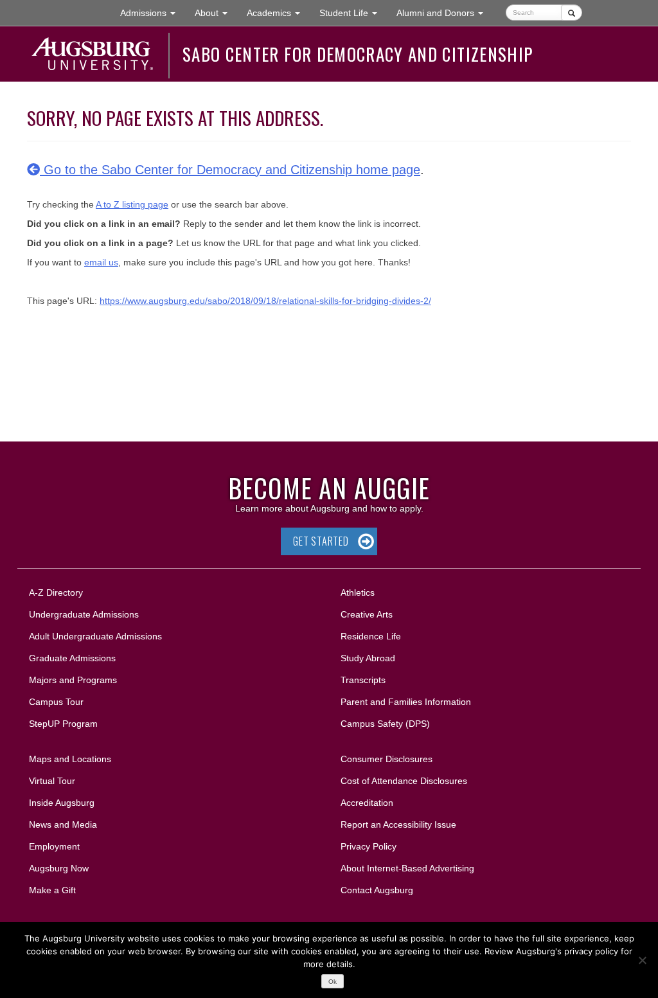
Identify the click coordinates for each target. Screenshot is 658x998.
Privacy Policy (368, 846)
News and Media (63, 824)
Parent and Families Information (406, 702)
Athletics (358, 592)
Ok (332, 981)
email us (101, 262)
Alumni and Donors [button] (444, 12)
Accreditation (367, 803)
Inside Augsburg (61, 803)
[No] (642, 960)
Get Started (321, 541)
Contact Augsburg (377, 890)
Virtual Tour (52, 781)
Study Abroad (368, 658)
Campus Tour (56, 702)
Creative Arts (367, 614)
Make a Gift (52, 890)
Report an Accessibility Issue (398, 824)
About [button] (216, 16)
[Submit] (571, 12)
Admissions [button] (152, 12)
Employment (54, 846)
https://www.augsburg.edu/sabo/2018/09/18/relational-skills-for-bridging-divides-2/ (265, 301)
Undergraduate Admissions (84, 614)
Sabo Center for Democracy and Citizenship (357, 54)
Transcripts (363, 680)
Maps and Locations (70, 759)
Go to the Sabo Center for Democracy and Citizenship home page (230, 170)
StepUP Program (63, 723)
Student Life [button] (353, 12)
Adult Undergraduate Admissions (95, 636)
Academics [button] (278, 12)
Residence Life (371, 636)
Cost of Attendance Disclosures (404, 781)
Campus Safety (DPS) (385, 723)
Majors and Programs (72, 679)
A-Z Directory (56, 592)
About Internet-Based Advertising (407, 868)
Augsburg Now (59, 868)
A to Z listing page (132, 204)
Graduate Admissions (72, 658)
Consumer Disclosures (386, 759)
